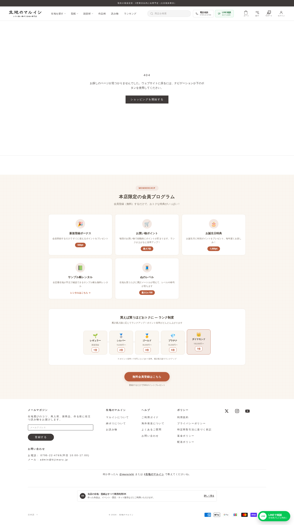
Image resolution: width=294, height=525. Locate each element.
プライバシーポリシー (191, 423)
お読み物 (111, 429)
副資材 (87, 13)
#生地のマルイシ (154, 474)
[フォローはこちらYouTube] (247, 411)
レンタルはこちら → (80, 292)
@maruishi (126, 474)
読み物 (115, 13)
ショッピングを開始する (147, 99)
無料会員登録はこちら (147, 376)
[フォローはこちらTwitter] (226, 411)
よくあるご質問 (152, 429)
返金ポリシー (185, 435)
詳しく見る (209, 496)
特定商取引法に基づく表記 (194, 429)
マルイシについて (117, 417)
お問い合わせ (150, 435)
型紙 (73, 13)
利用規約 (183, 417)
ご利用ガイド (150, 417)
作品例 (102, 13)
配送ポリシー (185, 442)
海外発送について (153, 423)
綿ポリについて (116, 423)
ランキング (130, 13)
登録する (41, 437)
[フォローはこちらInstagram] (237, 411)
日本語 (31, 515)
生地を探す (57, 13)
